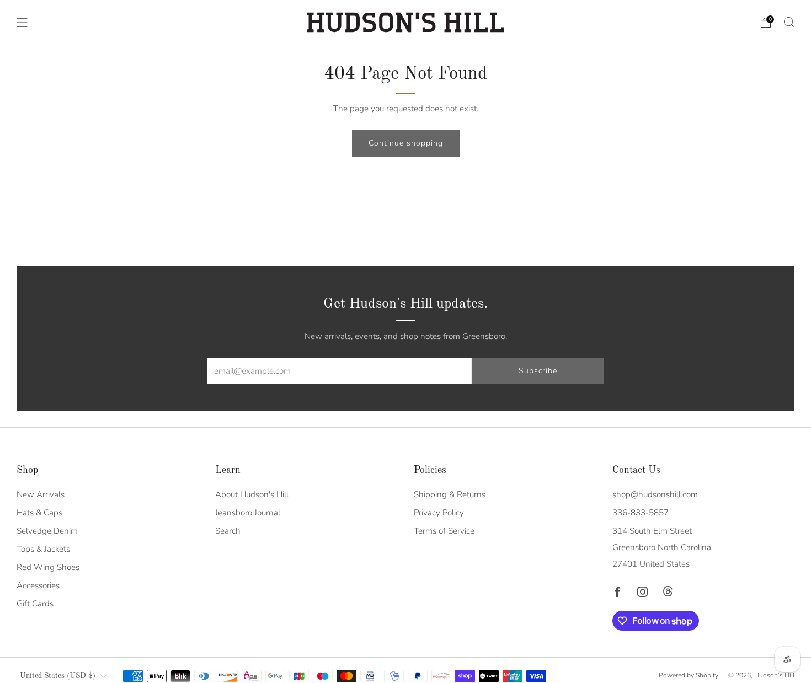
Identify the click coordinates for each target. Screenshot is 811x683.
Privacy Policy (439, 512)
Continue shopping (406, 143)
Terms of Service (444, 530)
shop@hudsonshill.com (655, 494)
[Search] (788, 22)
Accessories (38, 585)
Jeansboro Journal (247, 512)
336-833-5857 (640, 512)
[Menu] (22, 22)
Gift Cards (35, 603)
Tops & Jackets (43, 549)
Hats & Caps (39, 512)
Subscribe (538, 370)
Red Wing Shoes (48, 567)
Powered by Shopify (688, 675)
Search (228, 530)
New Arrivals (41, 494)
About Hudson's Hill (252, 494)
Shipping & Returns (449, 494)
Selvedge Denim (47, 530)
